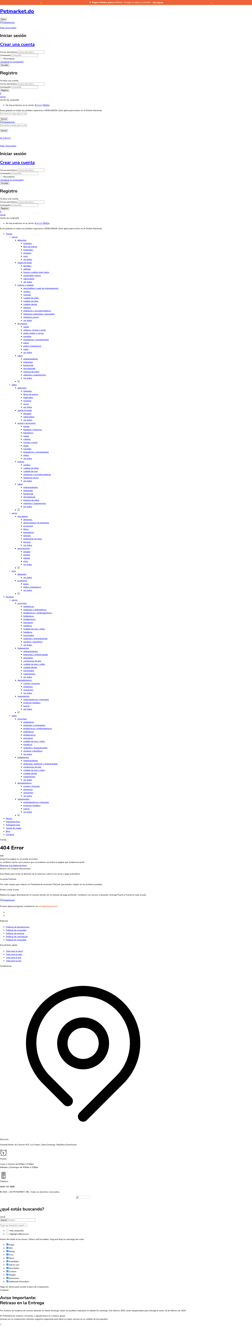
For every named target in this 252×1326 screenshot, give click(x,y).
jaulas (26, 445)
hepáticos (27, 632)
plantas (26, 558)
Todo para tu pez (13, 960)
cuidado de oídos (31, 298)
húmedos (27, 243)
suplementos (29, 673)
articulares (28, 622)
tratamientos (23, 648)
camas (26, 326)
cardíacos (27, 625)
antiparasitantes (30, 359)
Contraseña (5, 55)
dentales (27, 266)
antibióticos (28, 616)
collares (27, 439)
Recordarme (9, 58)
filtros (26, 529)
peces (14, 513)
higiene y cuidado (26, 285)
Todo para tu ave (13, 957)
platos (26, 455)
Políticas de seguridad (16, 939)
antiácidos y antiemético (34, 725)
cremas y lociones (31, 683)
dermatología (29, 368)
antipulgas (28, 362)
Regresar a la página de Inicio (13, 865)
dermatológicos (25, 680)
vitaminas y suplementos (34, 375)
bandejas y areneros (32, 429)
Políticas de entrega (15, 933)
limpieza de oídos (31, 371)
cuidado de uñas (30, 301)
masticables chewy (32, 275)
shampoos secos (31, 317)
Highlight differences (19, 1234)
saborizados (28, 278)
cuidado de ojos (30, 471)
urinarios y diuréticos (32, 641)
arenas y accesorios (27, 423)
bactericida (28, 365)
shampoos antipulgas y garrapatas (39, 314)
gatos (14, 384)
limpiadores (28, 532)
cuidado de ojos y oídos (34, 629)
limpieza (27, 307)
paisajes (27, 551)
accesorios (22, 323)
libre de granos (30, 246)
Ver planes (158, 2)
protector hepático (31, 702)
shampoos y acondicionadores (37, 310)
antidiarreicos (29, 619)
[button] (126, 93)
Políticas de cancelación (17, 936)
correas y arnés (30, 442)
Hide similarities (16, 1230)
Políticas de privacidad (16, 930)
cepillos (26, 291)
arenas (26, 426)
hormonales (28, 635)
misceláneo (23, 516)
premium (27, 253)
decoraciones (24, 548)
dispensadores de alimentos (36, 522)
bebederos (28, 432)
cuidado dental (30, 304)
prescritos (22, 603)
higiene (21, 461)
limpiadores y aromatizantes (36, 339)
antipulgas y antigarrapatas (35, 654)
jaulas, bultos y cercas (33, 333)
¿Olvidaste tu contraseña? (12, 62)
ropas (25, 349)
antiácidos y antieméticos (34, 609)
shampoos (28, 686)
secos (26, 404)
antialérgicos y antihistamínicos (37, 613)
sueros (26, 706)
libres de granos (30, 394)
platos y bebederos (32, 346)
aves (14, 571)
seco (25, 256)
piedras (26, 554)
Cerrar (3, 96)
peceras (27, 542)
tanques (27, 535)
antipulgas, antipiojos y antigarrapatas (40, 763)
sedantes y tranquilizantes (35, 638)
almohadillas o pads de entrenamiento (40, 288)
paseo (26, 342)
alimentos (22, 240)
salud (20, 355)
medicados (28, 249)
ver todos (27, 259)
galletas (27, 269)
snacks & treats (25, 262)
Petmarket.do (17, 11)
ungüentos (28, 690)
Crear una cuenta (17, 44)
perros (15, 237)
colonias (27, 294)
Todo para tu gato (14, 954)
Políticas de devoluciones (17, 927)
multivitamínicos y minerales (36, 699)
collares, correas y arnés (34, 330)
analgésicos (28, 606)
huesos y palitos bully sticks (36, 272)
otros (25, 561)
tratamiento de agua (32, 538)
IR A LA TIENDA (42, 105)
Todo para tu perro (14, 951)
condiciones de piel (32, 661)
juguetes (27, 336)
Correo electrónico (8, 52)
